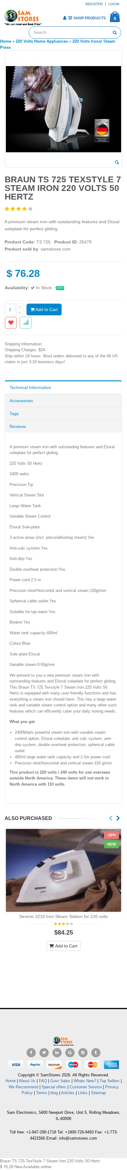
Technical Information (30, 387)
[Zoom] (117, 163)
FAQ (43, 1081)
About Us (27, 1081)
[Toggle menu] (48, 16)
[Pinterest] (83, 1052)
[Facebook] (31, 1052)
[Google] (70, 1052)
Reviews (18, 426)
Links (83, 1092)
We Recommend (23, 1087)
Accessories (21, 400)
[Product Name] (63, 870)
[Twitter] (44, 1052)
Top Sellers (110, 1081)
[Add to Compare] (25, 322)
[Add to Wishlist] (11, 322)
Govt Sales (60, 1081)
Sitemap (98, 1092)
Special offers (54, 1087)
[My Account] (64, 18)
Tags (14, 413)
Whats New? (85, 1081)
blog (54, 1092)
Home (10, 1081)
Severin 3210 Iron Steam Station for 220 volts (63, 916)
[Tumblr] (95, 1052)
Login (114, 4)
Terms (42, 1092)
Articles (68, 1092)
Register (94, 4)
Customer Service (86, 1087)
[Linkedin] (57, 1052)
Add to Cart (46, 309)
